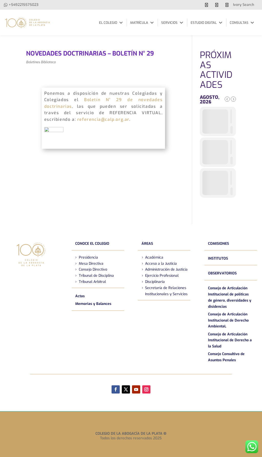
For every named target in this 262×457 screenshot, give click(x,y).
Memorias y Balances (93, 303)
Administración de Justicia (166, 269)
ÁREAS (147, 243)
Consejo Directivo (93, 269)
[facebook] (206, 5)
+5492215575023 (23, 4)
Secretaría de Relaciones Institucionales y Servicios (166, 290)
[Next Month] (233, 99)
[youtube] (217, 5)
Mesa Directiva (91, 263)
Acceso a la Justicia (161, 263)
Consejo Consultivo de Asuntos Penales (226, 357)
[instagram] (227, 5)
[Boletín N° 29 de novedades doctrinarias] (53, 142)
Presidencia (88, 257)
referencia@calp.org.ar (103, 119)
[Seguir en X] (126, 389)
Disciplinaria (155, 281)
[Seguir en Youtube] (136, 389)
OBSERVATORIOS (222, 273)
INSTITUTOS (218, 258)
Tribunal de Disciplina (96, 275)
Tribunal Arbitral (92, 281)
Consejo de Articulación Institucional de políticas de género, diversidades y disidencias (229, 297)
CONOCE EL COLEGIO (92, 243)
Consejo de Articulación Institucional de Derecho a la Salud (230, 340)
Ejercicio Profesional (162, 275)
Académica (154, 257)
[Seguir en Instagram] (146, 389)
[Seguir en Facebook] (116, 389)
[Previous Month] (227, 99)
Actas (80, 296)
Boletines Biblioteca (41, 62)
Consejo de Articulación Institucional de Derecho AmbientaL (228, 320)
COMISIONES (218, 243)
